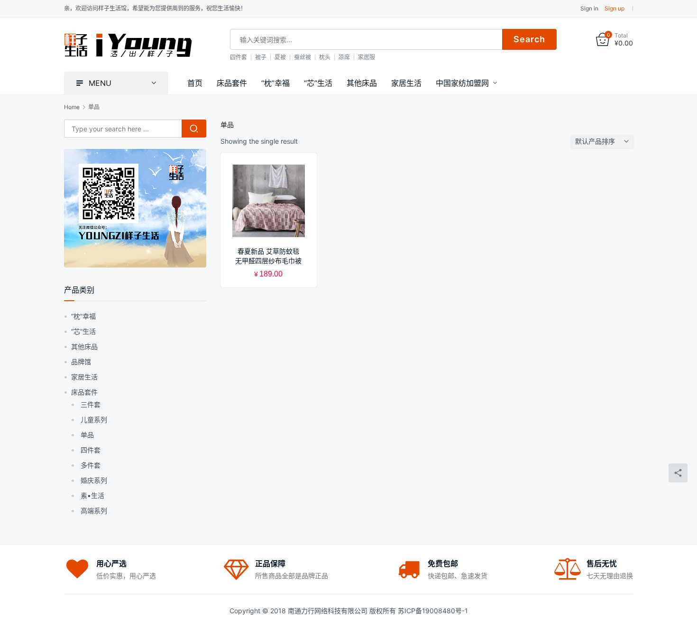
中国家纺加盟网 (462, 83)
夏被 (280, 57)
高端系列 (94, 511)
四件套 (238, 57)
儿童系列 (94, 419)
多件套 (91, 465)
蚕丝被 (302, 57)
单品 (87, 435)
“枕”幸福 (275, 83)
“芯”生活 (318, 83)
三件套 (91, 404)
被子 (260, 57)
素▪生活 (92, 495)
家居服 (366, 57)
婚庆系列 (94, 480)
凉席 (344, 57)
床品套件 (232, 83)
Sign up (614, 8)
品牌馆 (81, 362)
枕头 (324, 57)
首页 (194, 83)
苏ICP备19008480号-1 (433, 611)
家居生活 (406, 83)
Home (72, 107)
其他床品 (362, 83)
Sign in (589, 8)
